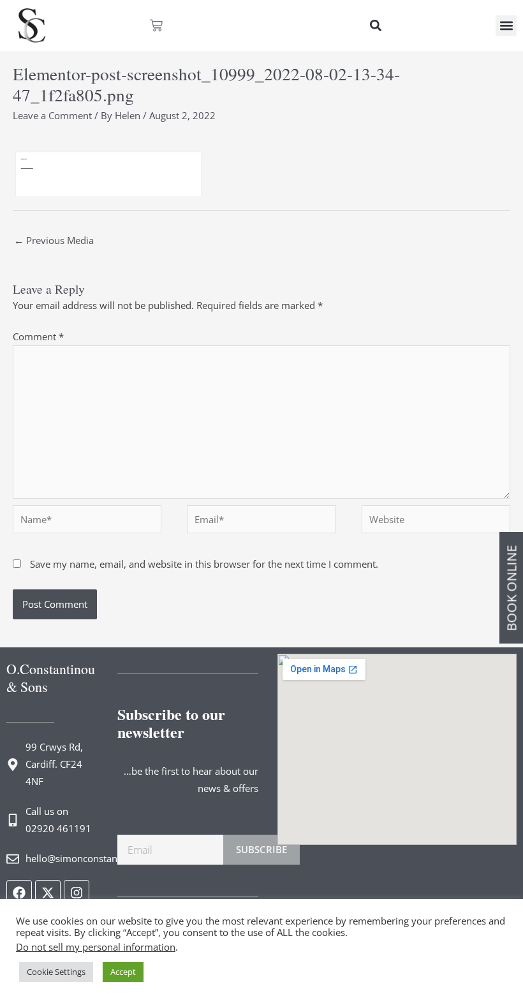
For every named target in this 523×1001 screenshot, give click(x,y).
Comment (38, 336)
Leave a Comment (52, 115)
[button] (375, 25)
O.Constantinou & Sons (50, 677)
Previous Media (54, 240)
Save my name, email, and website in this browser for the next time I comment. (204, 564)
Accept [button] (123, 971)
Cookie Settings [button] (56, 971)
